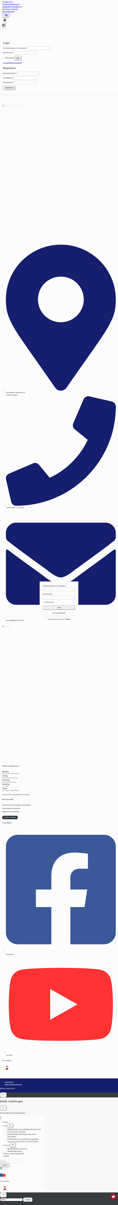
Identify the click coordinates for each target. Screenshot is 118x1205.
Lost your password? (59, 613)
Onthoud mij (49, 602)
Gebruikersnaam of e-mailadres (54, 586)
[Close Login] (3, 1094)
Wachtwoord (47, 594)
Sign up (68, 619)
